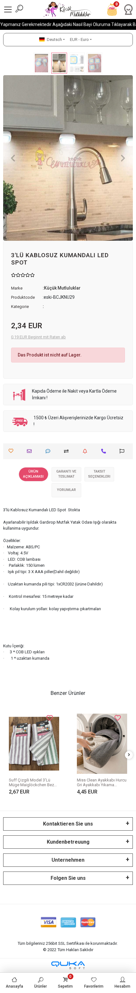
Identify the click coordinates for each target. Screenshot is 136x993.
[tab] (33, 474)
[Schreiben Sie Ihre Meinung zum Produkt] (49, 451)
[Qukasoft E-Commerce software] (68, 965)
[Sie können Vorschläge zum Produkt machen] (123, 451)
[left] (7, 755)
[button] (13, 158)
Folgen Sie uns (68, 878)
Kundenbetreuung (68, 842)
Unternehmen (68, 860)
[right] (129, 755)
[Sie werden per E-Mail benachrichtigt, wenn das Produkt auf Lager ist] (86, 451)
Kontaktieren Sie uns (68, 824)
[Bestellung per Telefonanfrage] (105, 451)
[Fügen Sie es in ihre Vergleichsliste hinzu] (67, 451)
